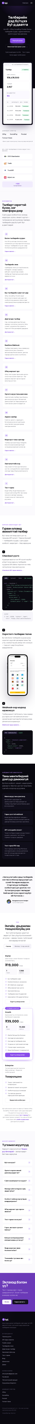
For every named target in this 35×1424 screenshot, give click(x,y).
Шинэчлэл (5, 1361)
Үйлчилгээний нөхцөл (9, 1380)
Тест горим (6, 1355)
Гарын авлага (20, 1302)
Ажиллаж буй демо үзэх (17, 47)
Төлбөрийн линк (7, 1346)
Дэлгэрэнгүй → (10, 280)
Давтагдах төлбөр (8, 1349)
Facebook (5, 1377)
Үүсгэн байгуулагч (18, 902)
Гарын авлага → (10, 251)
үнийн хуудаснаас (22, 1119)
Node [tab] (20, 578)
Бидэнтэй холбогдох (17, 1100)
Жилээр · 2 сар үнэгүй (22, 946)
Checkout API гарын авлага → (12, 570)
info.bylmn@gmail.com (9, 1374)
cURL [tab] (6, 578)
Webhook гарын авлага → (11, 725)
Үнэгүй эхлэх (18, 41)
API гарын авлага (8, 1340)
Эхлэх (6, 1302)
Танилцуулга (6, 1336)
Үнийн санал (6, 1343)
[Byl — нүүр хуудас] (5, 3)
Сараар (8, 946)
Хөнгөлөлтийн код (8, 1352)
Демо (4, 1364)
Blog (3, 1358)
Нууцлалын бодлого (9, 1383)
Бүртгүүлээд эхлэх (17, 1002)
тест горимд (23, 1115)
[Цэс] (31, 3)
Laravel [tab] (13, 578)
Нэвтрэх (25, 3)
